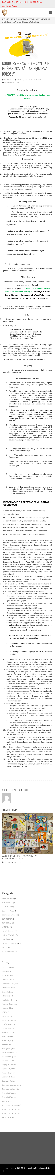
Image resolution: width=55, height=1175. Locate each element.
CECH (19, 79)
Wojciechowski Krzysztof (11, 1105)
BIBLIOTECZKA (7, 907)
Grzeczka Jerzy (7, 992)
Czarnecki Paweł (8, 911)
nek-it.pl (8, 1168)
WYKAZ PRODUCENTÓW (11, 1109)
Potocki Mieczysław (9, 1056)
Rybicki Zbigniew (8, 1073)
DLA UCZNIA (6, 923)
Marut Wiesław (7, 1036)
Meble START (7, 1044)
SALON (4, 947)
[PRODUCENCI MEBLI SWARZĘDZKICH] (3, 1170)
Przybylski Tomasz (9, 1065)
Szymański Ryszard (9, 1097)
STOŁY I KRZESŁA (8, 951)
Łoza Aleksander (8, 931)
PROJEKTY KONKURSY (33, 79)
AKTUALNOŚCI (7, 903)
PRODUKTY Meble (8, 1061)
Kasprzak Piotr (7, 1008)
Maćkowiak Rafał (8, 1032)
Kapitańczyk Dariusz (9, 1000)
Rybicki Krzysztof (8, 1069)
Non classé (6, 939)
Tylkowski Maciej (8, 1101)
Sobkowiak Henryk (9, 1077)
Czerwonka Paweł (8, 988)
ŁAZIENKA (5, 927)
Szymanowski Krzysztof (10, 1089)
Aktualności (6, 972)
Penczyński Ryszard (9, 1048)
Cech (19, 862)
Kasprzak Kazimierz (9, 1004)
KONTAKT (5, 1012)
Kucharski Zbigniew (9, 1020)
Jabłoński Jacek (7, 996)
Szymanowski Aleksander (11, 1085)
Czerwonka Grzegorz (10, 915)
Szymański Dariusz (9, 1093)
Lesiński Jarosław (8, 1024)
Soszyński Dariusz (8, 1081)
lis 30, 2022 (8, 79)
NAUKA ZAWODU (8, 935)
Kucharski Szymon (8, 1016)
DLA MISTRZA (7, 919)
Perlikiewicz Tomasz (9, 1053)
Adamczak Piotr (8, 899)
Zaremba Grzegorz (9, 1117)
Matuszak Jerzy (7, 1040)
